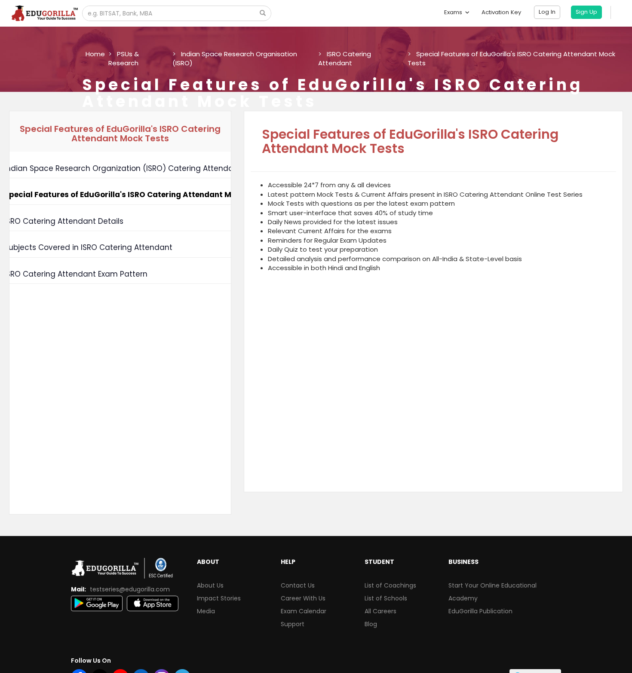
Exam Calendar (303, 611)
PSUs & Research (123, 58)
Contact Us (298, 585)
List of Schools (386, 598)
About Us (210, 585)
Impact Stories (219, 598)
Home (95, 53)
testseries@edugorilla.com (130, 589)
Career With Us (303, 598)
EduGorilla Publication (480, 611)
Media (206, 611)
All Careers (380, 611)
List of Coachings (390, 585)
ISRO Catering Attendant (344, 58)
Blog (371, 624)
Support (292, 624)
